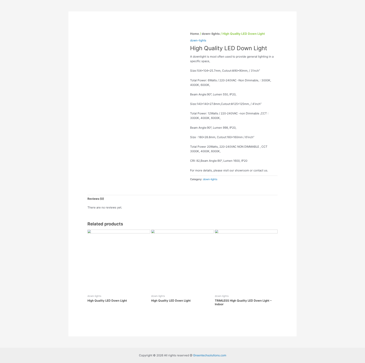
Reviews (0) (95, 199)
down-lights (211, 34)
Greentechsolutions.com (209, 355)
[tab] (95, 198)
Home (194, 34)
